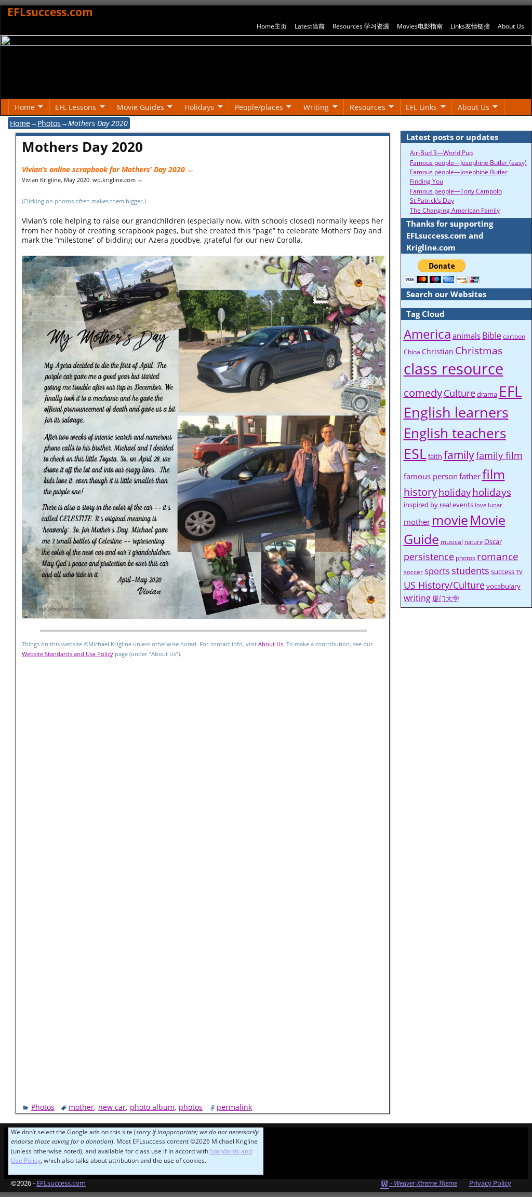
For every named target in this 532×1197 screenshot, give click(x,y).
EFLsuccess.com (50, 12)
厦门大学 (445, 598)
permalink (234, 1107)
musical (452, 541)
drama (487, 394)
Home (25, 107)
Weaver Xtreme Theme (425, 1183)
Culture (459, 392)
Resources (367, 107)
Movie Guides (140, 107)
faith (435, 456)
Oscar (493, 541)
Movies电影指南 (420, 26)
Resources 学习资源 (360, 26)
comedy (423, 393)
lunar (495, 505)
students (470, 570)
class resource (453, 368)
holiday (454, 491)
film (493, 474)
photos (191, 1107)
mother (81, 1107)
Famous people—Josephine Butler (459, 172)
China (412, 351)
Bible (491, 335)
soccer (413, 571)
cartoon (514, 336)
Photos (49, 123)
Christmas (478, 350)
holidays (491, 492)
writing (417, 598)
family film (499, 455)
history (420, 491)
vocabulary (503, 586)
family (459, 455)
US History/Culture (444, 584)
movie (450, 519)
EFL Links (421, 107)
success (502, 571)
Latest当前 (310, 26)
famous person (431, 476)
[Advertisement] (203, 886)
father (470, 476)
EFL (510, 391)
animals (467, 335)
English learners (456, 412)
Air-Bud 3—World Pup (441, 152)
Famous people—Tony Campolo (456, 191)
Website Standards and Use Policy (67, 654)
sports (437, 571)
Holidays (199, 107)
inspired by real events (438, 504)
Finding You (426, 181)
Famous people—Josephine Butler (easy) (468, 162)
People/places (259, 107)
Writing (316, 107)
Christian (438, 351)
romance (497, 556)
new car (112, 1107)
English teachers (455, 433)
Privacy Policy (490, 1183)
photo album (152, 1107)
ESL (415, 453)
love (480, 505)
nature (473, 542)
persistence (429, 556)
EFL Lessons (75, 107)
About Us (511, 26)
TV (519, 572)
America (427, 334)
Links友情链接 (470, 26)
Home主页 (272, 26)
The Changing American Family (455, 210)
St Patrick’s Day (432, 200)
